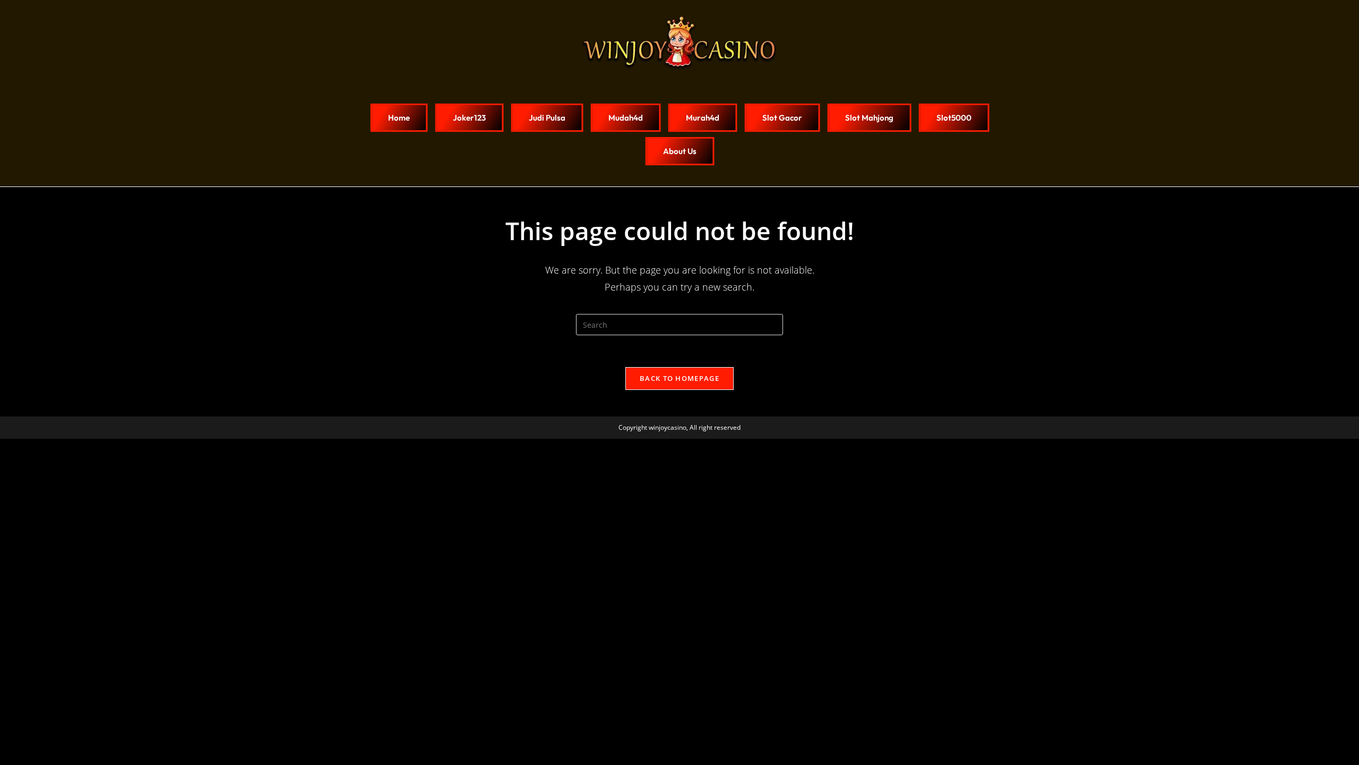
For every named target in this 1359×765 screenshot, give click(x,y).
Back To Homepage (679, 378)
